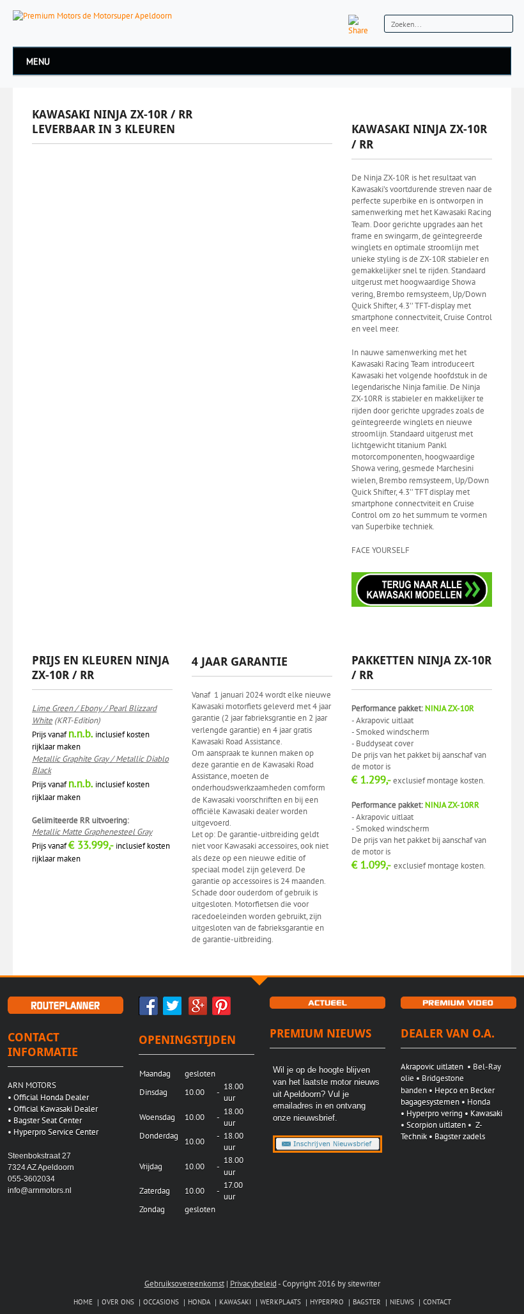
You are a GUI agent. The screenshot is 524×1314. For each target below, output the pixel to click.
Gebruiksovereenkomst (184, 1283)
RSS (332, 24)
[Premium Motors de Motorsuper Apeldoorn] (92, 15)
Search (501, 25)
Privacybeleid (253, 1283)
